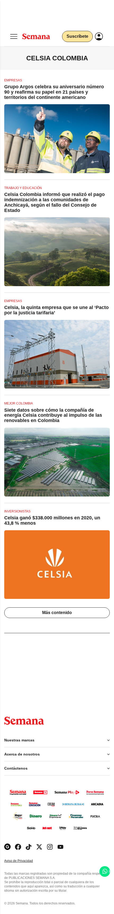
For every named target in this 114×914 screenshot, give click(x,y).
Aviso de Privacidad (24, 861)
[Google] (7, 847)
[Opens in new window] (18, 847)
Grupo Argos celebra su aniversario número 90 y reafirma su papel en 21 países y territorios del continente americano (54, 92)
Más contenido (57, 612)
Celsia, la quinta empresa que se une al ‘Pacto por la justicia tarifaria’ (56, 310)
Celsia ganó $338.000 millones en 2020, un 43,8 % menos (52, 520)
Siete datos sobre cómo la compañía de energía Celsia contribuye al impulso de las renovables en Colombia (53, 415)
